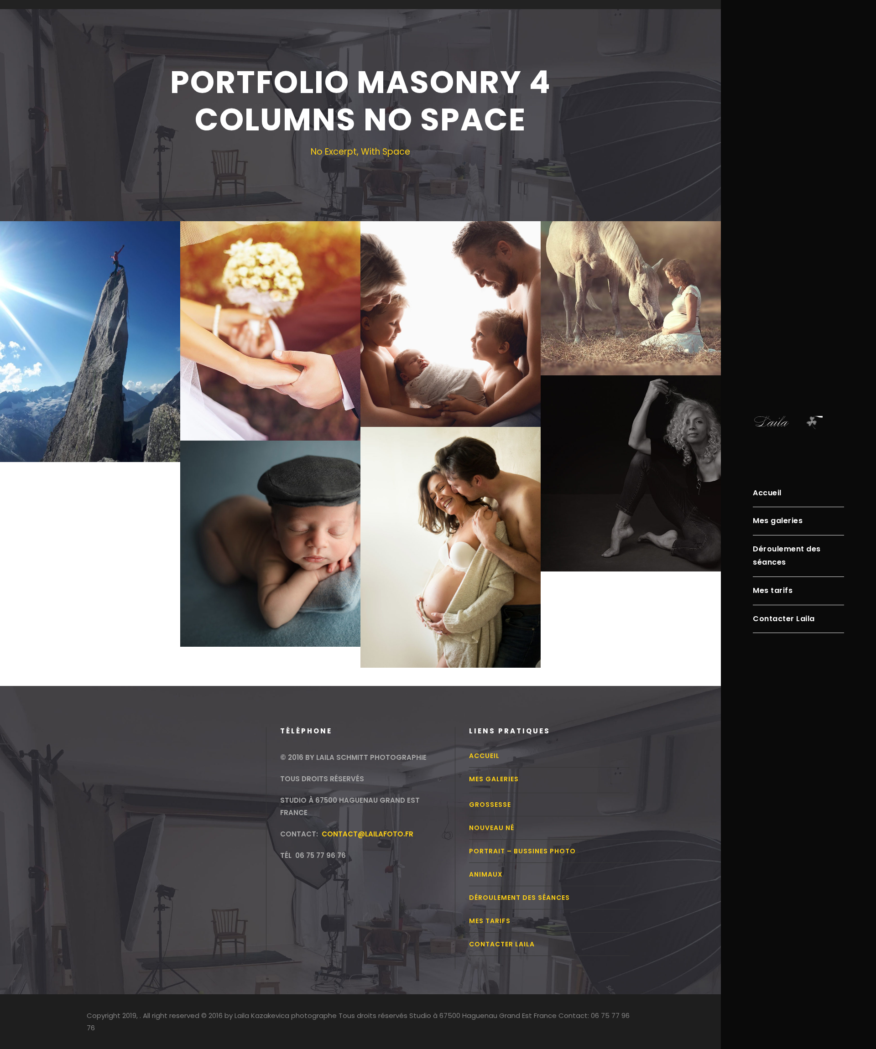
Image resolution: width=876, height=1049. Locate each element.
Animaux (631, 284)
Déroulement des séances (787, 555)
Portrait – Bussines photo (522, 851)
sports (90, 327)
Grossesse (490, 804)
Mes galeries (778, 520)
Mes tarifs (773, 590)
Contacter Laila (784, 618)
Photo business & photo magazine (631, 459)
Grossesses (451, 533)
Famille (451, 310)
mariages (270, 317)
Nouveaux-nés (270, 529)
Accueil (767, 493)
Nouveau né (491, 827)
